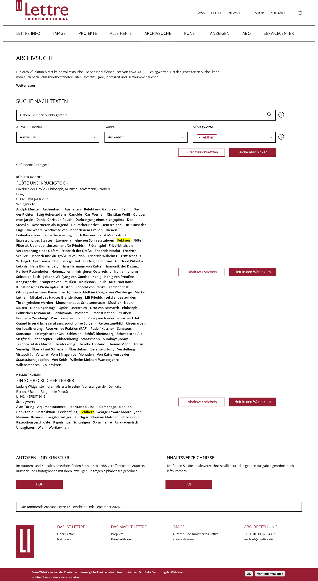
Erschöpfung (67, 412)
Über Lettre (65, 534)
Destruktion (45, 412)
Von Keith (59, 359)
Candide (75, 214)
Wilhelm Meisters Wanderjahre (94, 359)
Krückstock (87, 282)
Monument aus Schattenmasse (80, 302)
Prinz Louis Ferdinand (68, 318)
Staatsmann (90, 339)
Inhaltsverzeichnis (202, 271)
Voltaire (42, 354)
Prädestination (103, 313)
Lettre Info (28, 33)
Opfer (63, 308)
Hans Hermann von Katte (81, 266)
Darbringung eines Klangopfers (99, 219)
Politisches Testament (33, 313)
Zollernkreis (52, 365)
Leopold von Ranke (91, 287)
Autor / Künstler (29, 127)
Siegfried (23, 339)
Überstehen (78, 349)
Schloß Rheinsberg (99, 333)
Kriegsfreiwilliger (58, 417)
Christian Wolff (118, 214)
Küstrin (67, 287)
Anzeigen (220, 33)
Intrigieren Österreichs (93, 271)
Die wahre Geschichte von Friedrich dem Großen (65, 230)
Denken (125, 406)
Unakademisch (126, 422)
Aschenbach (52, 209)
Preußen (124, 313)
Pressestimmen (184, 539)
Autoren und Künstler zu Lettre (195, 534)
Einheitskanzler (28, 235)
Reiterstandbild (111, 323)
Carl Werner (94, 214)
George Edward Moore (114, 412)
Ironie (119, 271)
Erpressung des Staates (34, 240)
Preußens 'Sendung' (32, 318)
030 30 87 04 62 (262, 534)
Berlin (126, 209)
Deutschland (112, 225)
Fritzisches (129, 256)
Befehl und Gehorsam (101, 209)
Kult (103, 282)
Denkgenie (24, 412)
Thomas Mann (119, 344)
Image (59, 33)
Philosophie (130, 417)
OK (249, 573)
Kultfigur (81, 417)
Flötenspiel (97, 245)
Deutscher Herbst (85, 225)
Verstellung (126, 349)
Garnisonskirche (45, 261)
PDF (39, 484)
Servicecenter (279, 33)
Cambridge (107, 406)
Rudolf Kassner (102, 328)
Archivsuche (158, 33)
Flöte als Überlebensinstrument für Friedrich (51, 245)
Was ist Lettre (210, 13)
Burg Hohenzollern (51, 214)
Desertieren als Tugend (50, 225)
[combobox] (57, 137)
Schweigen (81, 422)
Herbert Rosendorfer (32, 271)
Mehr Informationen (270, 573)
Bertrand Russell (83, 406)
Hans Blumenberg (44, 266)
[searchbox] (57, 137)
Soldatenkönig (66, 339)
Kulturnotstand (121, 282)
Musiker (114, 302)
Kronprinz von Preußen (58, 282)
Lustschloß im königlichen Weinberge (102, 292)
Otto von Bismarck (104, 308)
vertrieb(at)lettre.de (258, 539)
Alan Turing (25, 406)
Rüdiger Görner (29, 177)
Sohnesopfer (42, 339)
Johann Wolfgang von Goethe (66, 276)
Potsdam (81, 313)
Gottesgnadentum (97, 261)
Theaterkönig (64, 344)
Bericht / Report (28, 391)
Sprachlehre (102, 422)
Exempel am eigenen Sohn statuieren (84, 240)
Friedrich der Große (76, 250)
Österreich (79, 308)
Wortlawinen (59, 427)
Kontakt (277, 13)
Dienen (111, 230)
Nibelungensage (43, 308)
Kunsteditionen (122, 539)
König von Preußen (119, 276)
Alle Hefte (121, 33)
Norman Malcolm (104, 417)
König (96, 276)
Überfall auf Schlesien (49, 349)
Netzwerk (64, 539)
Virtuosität (24, 354)
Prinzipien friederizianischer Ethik (114, 318)
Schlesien (74, 333)
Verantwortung (102, 349)
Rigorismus (61, 422)
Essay (20, 194)
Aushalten (73, 209)
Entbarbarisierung (57, 235)
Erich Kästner (85, 235)
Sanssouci (124, 328)
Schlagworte (203, 127)
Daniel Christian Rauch (54, 219)
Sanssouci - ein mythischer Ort (40, 333)
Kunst (190, 33)
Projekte (88, 33)
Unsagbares (25, 427)
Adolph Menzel (28, 209)
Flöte (137, 240)
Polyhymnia (62, 313)
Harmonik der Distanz (121, 266)
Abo (247, 33)
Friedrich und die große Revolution (58, 256)
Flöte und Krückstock (42, 183)
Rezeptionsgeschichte (33, 422)
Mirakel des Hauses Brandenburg (56, 297)
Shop (259, 13)
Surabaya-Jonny (115, 339)
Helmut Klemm (28, 374)
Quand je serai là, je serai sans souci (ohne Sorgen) (56, 323)
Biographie (49, 391)
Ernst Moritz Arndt (112, 235)
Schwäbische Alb (129, 333)
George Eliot (70, 261)
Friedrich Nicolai (107, 250)
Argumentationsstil (52, 406)
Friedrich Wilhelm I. (103, 256)
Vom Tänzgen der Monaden (72, 354)
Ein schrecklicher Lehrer (45, 380)
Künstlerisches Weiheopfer (37, 287)
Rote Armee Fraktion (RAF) (66, 328)
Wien (42, 427)
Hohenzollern (62, 271)
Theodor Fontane (91, 344)
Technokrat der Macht (33, 344)
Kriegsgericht (26, 282)
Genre (109, 127)
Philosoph (129, 308)
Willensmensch (28, 365)
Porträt (63, 391)
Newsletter (238, 13)
